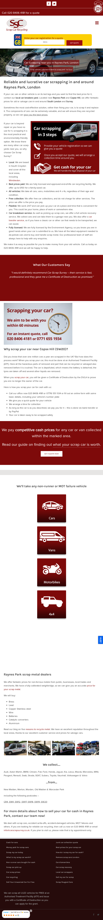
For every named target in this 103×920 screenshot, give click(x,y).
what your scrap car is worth (76, 444)
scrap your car (22, 377)
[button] (6, 748)
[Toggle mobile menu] (97, 23)
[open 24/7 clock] (98, 2)
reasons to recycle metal (38, 729)
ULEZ (100, 640)
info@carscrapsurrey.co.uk (17, 830)
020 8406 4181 (16, 13)
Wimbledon (14, 180)
